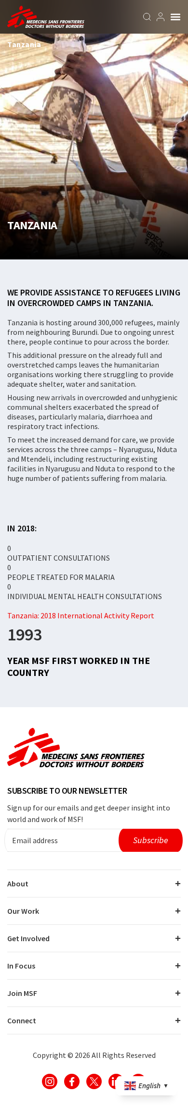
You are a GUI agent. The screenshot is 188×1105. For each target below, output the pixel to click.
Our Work (23, 911)
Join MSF (22, 993)
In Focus (21, 965)
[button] (175, 17)
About (17, 883)
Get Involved (28, 938)
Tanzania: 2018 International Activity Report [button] (80, 615)
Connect (21, 1020)
